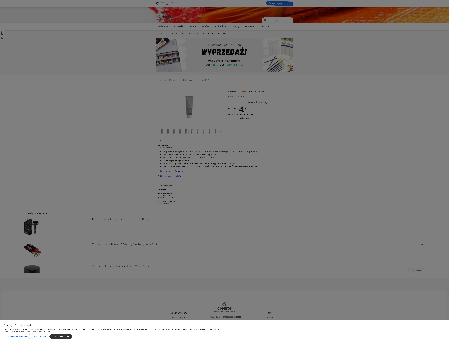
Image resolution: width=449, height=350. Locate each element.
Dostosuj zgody (40, 336)
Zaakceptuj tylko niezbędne (17, 336)
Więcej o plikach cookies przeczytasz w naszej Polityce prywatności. (27, 331)
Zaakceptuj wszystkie (60, 336)
